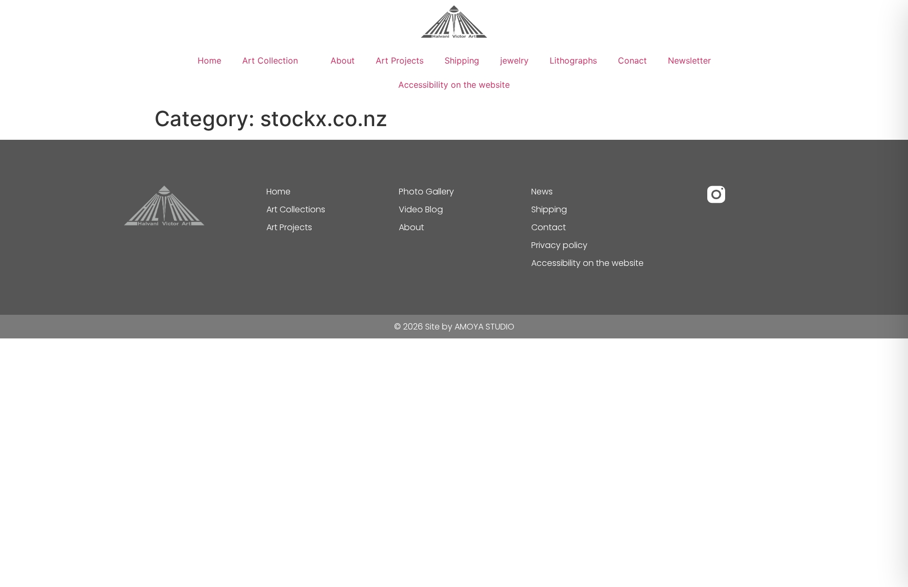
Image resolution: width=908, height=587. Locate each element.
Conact (632, 60)
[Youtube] (745, 194)
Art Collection (270, 60)
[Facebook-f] (688, 194)
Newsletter (689, 60)
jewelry (514, 60)
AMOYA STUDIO (484, 327)
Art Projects (400, 60)
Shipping (462, 60)
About (343, 60)
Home (209, 60)
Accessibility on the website (454, 84)
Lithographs (573, 60)
